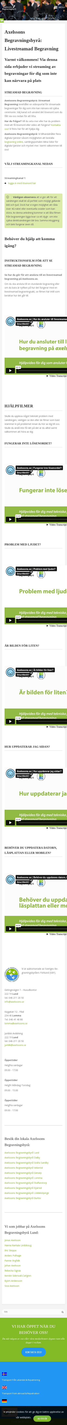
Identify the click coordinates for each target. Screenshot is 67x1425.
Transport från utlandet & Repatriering (21, 1379)
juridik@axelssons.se (15, 1045)
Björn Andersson (13, 1280)
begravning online (14, 141)
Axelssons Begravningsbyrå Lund (22, 1152)
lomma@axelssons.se (16, 1023)
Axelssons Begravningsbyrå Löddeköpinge (27, 1193)
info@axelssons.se (14, 1001)
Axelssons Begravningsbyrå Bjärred (23, 1187)
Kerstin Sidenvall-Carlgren (18, 1275)
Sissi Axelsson (12, 1285)
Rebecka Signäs (13, 1270)
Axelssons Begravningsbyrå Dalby (22, 1157)
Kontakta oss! (33, 1352)
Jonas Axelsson (12, 1240)
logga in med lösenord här (22, 183)
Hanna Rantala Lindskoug (18, 1245)
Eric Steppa (10, 1250)
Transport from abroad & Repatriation (20, 1393)
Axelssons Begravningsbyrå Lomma (23, 1177)
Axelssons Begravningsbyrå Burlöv (23, 1198)
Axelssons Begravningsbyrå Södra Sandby (26, 1162)
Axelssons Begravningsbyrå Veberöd (24, 1167)
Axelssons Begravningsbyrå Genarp (23, 1172)
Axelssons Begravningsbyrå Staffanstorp (26, 1182)
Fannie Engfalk (12, 1260)
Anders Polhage (13, 1255)
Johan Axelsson (13, 1265)
